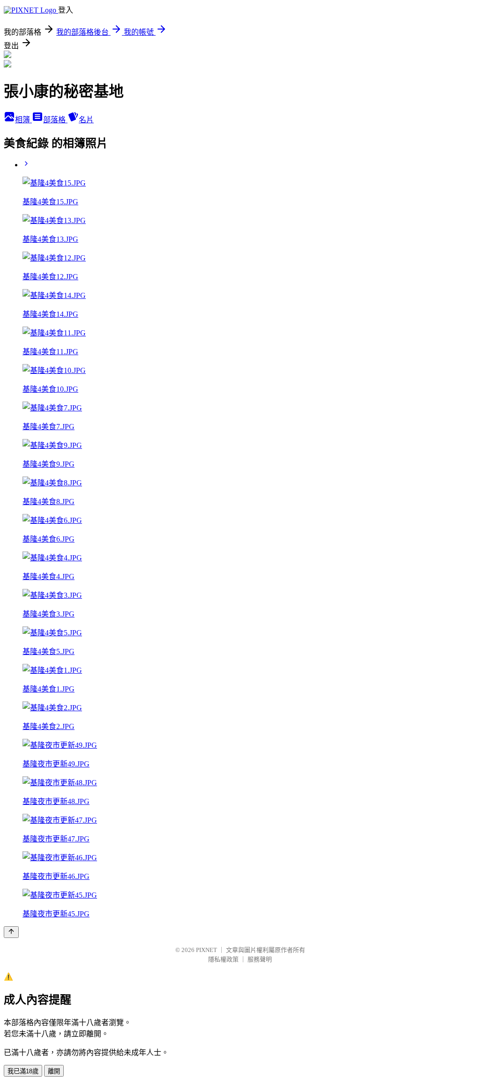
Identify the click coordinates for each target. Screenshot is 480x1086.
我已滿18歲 (23, 1071)
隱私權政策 (223, 959)
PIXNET (206, 949)
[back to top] (11, 932)
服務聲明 (260, 959)
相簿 (23, 120)
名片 (86, 120)
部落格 (55, 120)
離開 (54, 1071)
